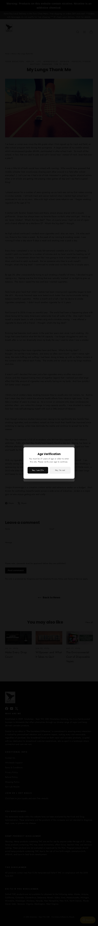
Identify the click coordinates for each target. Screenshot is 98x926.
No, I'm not (60, 470)
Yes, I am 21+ (38, 470)
